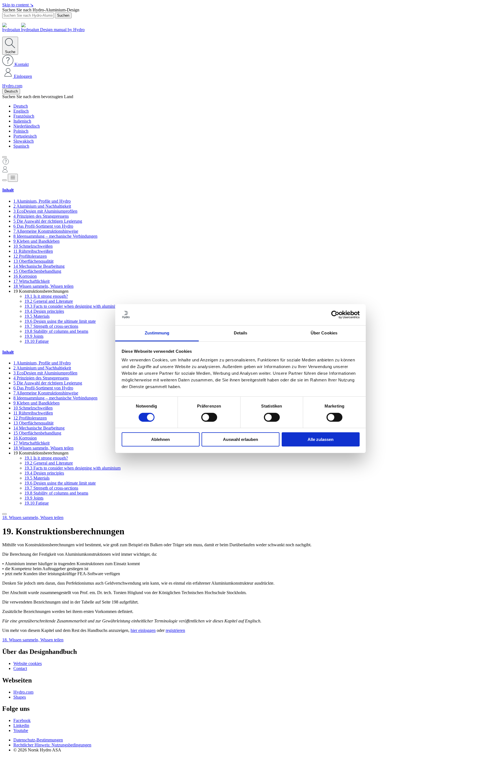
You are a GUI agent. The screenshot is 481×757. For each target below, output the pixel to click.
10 (33, 246)
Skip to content (17, 5)
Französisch (23, 116)
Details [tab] (240, 333)
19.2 (48, 301)
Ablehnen (160, 439)
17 (31, 281)
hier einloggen (143, 630)
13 (33, 261)
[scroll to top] (4, 514)
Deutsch (11, 91)
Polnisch (20, 131)
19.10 (36, 341)
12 (30, 256)
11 (33, 251)
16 (25, 276)
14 (39, 266)
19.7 (51, 326)
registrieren (175, 630)
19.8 (56, 331)
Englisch (21, 111)
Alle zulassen (320, 439)
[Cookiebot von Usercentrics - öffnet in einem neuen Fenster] (335, 315)
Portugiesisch (25, 136)
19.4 (44, 311)
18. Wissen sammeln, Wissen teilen (32, 517)
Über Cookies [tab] (324, 333)
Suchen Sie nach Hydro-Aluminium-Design (40, 10)
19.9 (33, 336)
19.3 (72, 306)
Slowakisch (23, 141)
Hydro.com (12, 85)
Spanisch (21, 146)
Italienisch (22, 121)
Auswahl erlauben (240, 439)
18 (43, 286)
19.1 (46, 296)
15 (37, 271)
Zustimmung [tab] (157, 333)
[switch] (209, 417)
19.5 (37, 316)
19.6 (60, 321)
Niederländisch (26, 126)
